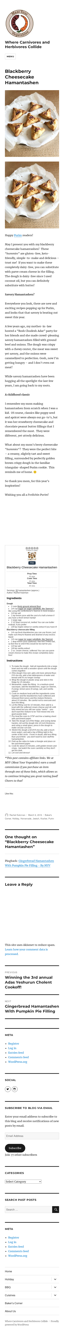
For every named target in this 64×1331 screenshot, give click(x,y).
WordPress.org (17, 1061)
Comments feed (18, 1057)
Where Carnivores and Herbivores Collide (27, 44)
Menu (10, 56)
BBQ (8, 1287)
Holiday (15, 818)
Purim (18, 235)
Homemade (26, 818)
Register (13, 1043)
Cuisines (10, 1295)
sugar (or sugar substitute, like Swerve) (35, 609)
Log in (12, 1048)
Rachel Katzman (17, 814)
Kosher (44, 818)
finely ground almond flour (29, 606)
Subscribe (15, 1148)
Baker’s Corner (13, 1303)
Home (8, 1271)
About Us (10, 1311)
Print (32, 563)
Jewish (36, 818)
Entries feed (16, 1052)
